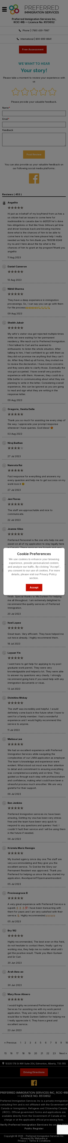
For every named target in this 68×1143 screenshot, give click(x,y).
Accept (34, 587)
